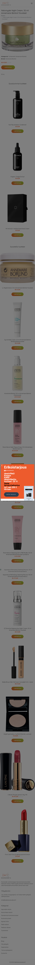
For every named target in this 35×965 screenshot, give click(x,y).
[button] (11, 494)
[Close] (2, 465)
